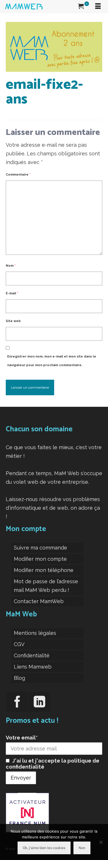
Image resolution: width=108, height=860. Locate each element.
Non (82, 848)
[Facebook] (17, 702)
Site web (13, 321)
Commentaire (18, 174)
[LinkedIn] (39, 702)
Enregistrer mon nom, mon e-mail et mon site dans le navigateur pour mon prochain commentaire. (51, 361)
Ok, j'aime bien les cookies (44, 848)
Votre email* (22, 738)
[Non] (101, 842)
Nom (11, 266)
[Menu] (98, 6)
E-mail (12, 293)
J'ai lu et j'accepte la (52, 764)
